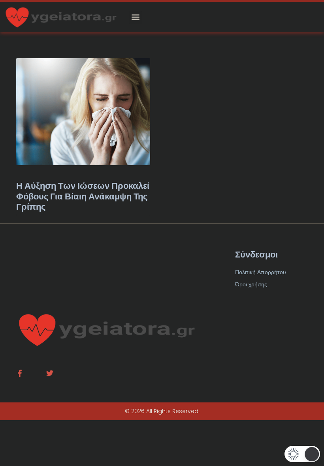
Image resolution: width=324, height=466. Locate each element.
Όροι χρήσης (251, 284)
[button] (135, 17)
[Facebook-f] (19, 373)
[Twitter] (49, 373)
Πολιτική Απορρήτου (260, 272)
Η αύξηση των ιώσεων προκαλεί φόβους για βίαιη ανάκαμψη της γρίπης (82, 196)
